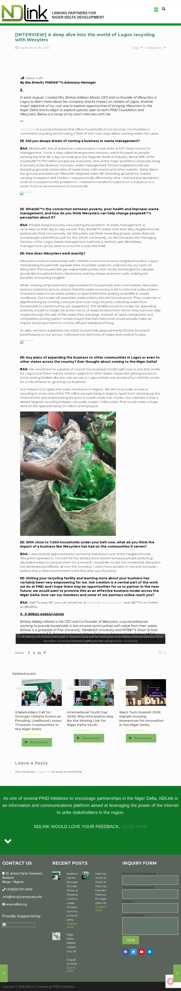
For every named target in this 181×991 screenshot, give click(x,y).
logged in (43, 772)
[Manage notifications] (170, 981)
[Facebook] (125, 952)
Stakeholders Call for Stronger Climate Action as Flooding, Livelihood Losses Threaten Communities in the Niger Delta (38, 720)
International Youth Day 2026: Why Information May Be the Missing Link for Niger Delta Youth (90, 718)
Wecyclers (28, 129)
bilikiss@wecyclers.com (105, 602)
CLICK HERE (134, 826)
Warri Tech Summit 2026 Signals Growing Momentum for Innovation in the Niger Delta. (141, 718)
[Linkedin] (150, 952)
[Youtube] (141, 952)
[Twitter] (133, 952)
